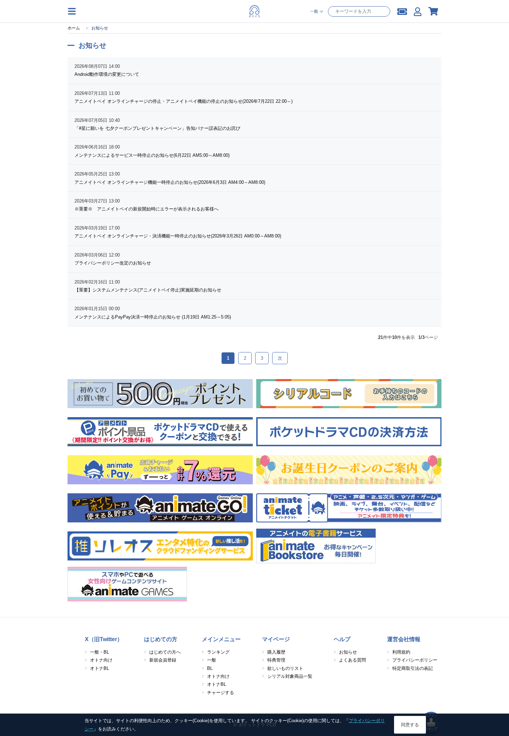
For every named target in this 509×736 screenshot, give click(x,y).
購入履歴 (276, 652)
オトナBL (99, 668)
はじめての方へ (165, 652)
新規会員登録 (162, 660)
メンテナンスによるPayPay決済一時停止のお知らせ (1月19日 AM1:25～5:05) (152, 317)
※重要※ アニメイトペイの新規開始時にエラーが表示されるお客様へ (146, 209)
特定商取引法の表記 (412, 668)
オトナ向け (101, 660)
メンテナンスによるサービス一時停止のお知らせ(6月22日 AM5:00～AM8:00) (152, 155)
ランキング (218, 652)
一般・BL (99, 652)
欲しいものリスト (285, 668)
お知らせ (348, 652)
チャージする (220, 692)
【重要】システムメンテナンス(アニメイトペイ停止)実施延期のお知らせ (147, 290)
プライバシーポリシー (414, 660)
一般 (211, 660)
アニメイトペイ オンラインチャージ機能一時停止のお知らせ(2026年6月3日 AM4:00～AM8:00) (169, 182)
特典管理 (276, 660)
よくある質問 (352, 660)
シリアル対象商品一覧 (289, 676)
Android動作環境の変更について (106, 74)
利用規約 (401, 652)
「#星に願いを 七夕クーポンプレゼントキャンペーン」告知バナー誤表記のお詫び (157, 128)
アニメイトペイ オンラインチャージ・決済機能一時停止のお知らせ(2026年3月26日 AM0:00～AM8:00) (177, 236)
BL (210, 668)
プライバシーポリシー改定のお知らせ (112, 263)
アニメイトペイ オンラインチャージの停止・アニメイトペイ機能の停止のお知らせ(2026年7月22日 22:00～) (183, 101)
